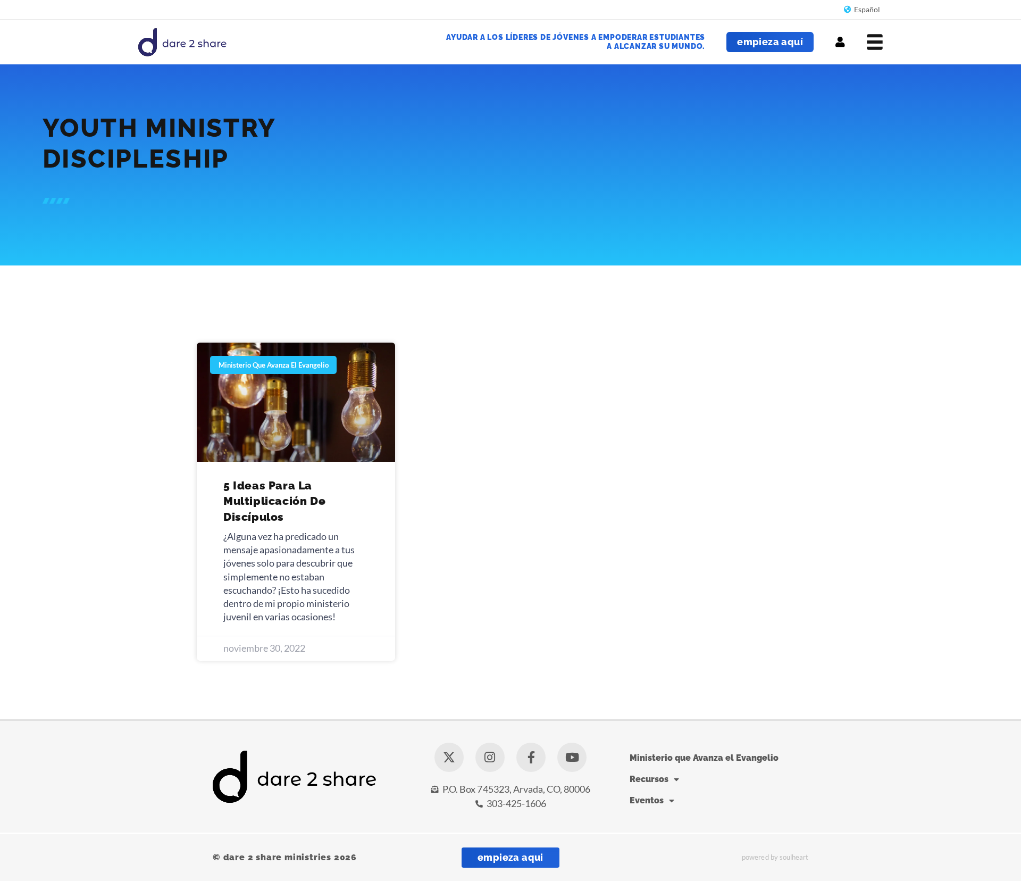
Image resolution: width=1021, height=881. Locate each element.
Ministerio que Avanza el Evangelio (704, 758)
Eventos (647, 800)
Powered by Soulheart (775, 857)
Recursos (649, 779)
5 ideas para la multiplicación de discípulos (274, 501)
